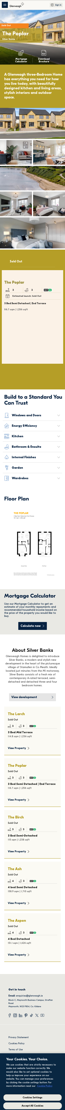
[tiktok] (31, 1015)
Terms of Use (15, 1049)
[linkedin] (20, 1015)
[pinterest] (26, 1015)
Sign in (58, 5)
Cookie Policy (44, 1086)
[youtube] (42, 1015)
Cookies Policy (16, 1043)
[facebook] (9, 1015)
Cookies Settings (32, 1097)
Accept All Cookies (32, 1105)
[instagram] (15, 1015)
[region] (32, 1081)
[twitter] (37, 1015)
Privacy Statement (18, 1037)
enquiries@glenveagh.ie (29, 995)
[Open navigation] (5, 5)
